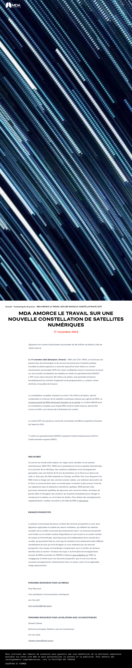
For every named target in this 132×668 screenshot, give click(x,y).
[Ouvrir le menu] (124, 5)
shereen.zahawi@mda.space (40, 640)
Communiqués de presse (24, 307)
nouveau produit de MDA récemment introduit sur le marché (54, 402)
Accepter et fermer (15, 663)
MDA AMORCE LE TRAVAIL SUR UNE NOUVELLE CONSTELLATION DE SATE (69, 307)
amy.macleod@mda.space (40, 606)
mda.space (83, 500)
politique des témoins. (64, 659)
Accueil (8, 307)
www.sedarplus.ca (80, 555)
